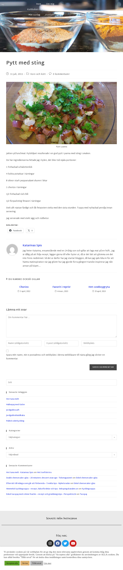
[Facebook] (57, 543)
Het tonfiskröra (44, 472)
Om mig (50, 4)
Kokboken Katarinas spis (40, 9)
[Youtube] (73, 543)
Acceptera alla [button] (12, 563)
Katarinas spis (32, 245)
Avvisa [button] (25, 563)
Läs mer (47, 563)
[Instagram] (50, 543)
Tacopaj (83, 494)
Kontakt (49, 15)
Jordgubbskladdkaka (15, 415)
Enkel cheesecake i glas (87, 478)
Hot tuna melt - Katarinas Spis (19, 472)
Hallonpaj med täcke (15, 404)
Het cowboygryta (99, 287)
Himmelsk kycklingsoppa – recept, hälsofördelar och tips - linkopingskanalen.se (42, 489)
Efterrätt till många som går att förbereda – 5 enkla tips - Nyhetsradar (38, 483)
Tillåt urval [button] (36, 563)
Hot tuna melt (12, 399)
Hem (38, 4)
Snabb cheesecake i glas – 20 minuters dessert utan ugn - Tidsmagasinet (39, 478)
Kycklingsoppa (88, 489)
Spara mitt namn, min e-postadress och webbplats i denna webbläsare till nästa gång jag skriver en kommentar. (55, 357)
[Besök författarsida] (12, 250)
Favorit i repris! (61, 287)
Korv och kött (38, 74)
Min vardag (34, 15)
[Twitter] (65, 543)
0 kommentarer (61, 74)
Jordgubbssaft (12, 410)
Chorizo (24, 287)
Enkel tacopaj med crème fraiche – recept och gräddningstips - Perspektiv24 (41, 494)
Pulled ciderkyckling (15, 421)
